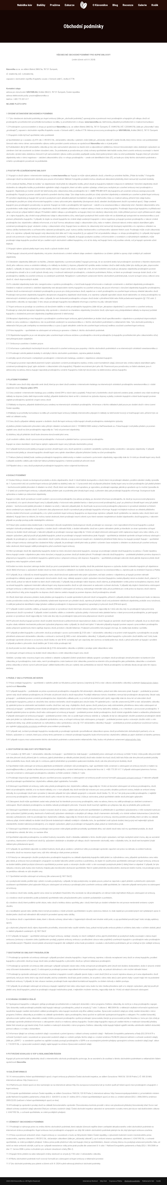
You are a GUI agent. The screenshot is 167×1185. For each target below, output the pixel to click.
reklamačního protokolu (27, 726)
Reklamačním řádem (149, 683)
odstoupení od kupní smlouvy (128, 778)
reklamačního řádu (133, 739)
